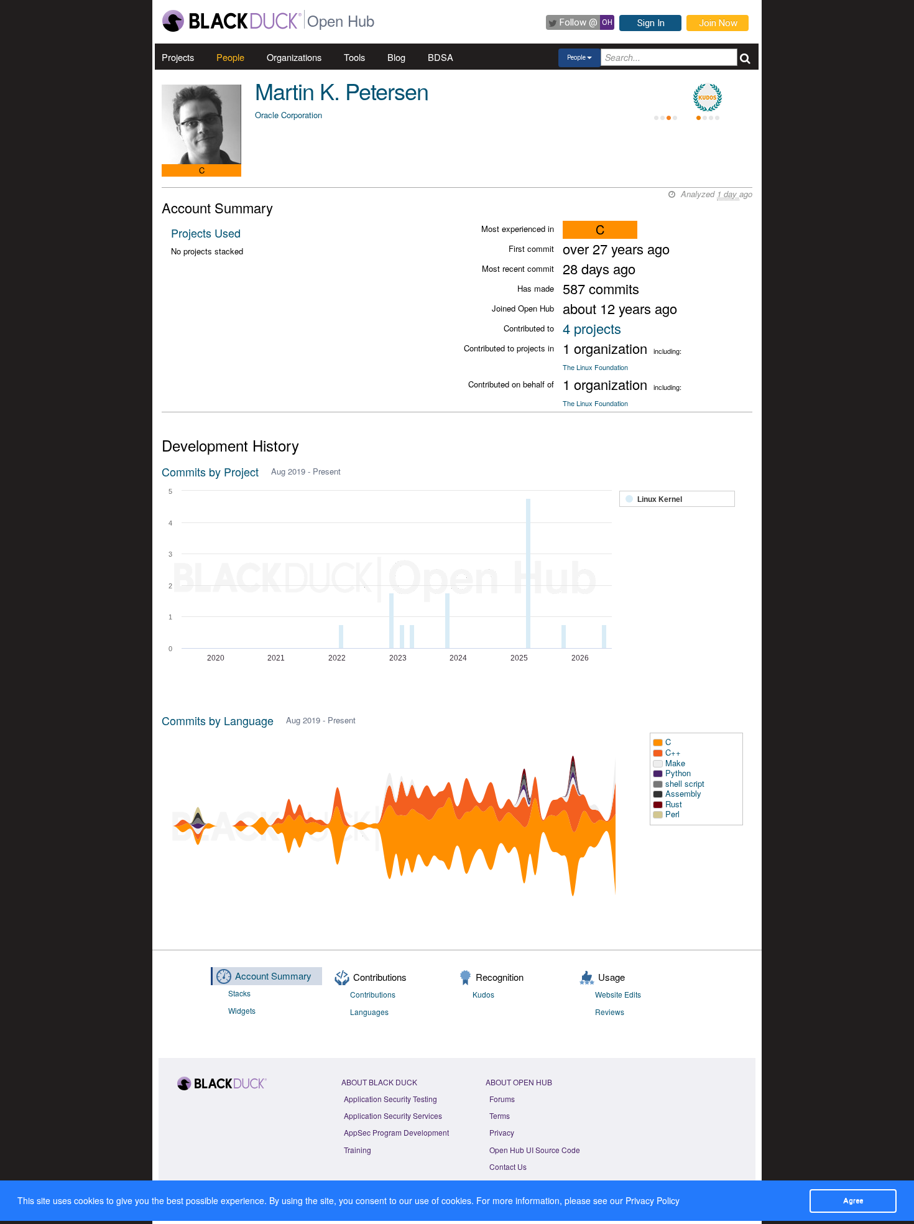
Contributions (372, 994)
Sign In (651, 23)
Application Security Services (393, 1115)
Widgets (242, 1010)
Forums (502, 1098)
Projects (178, 56)
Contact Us (508, 1166)
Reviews (609, 1011)
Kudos (483, 994)
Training (357, 1149)
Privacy (501, 1132)
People (230, 56)
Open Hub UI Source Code (534, 1149)
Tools (354, 56)
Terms (499, 1115)
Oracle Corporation (288, 115)
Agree (853, 1200)
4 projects (592, 328)
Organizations (294, 56)
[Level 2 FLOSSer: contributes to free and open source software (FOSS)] (665, 98)
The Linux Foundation (595, 367)
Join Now (718, 23)
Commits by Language (218, 720)
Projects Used (206, 233)
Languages (369, 1011)
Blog (396, 56)
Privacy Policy (652, 1200)
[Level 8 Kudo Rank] (707, 98)
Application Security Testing (390, 1098)
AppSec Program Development (396, 1132)
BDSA (440, 56)
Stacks (239, 993)
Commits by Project (210, 471)
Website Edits (618, 994)
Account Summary (273, 975)
